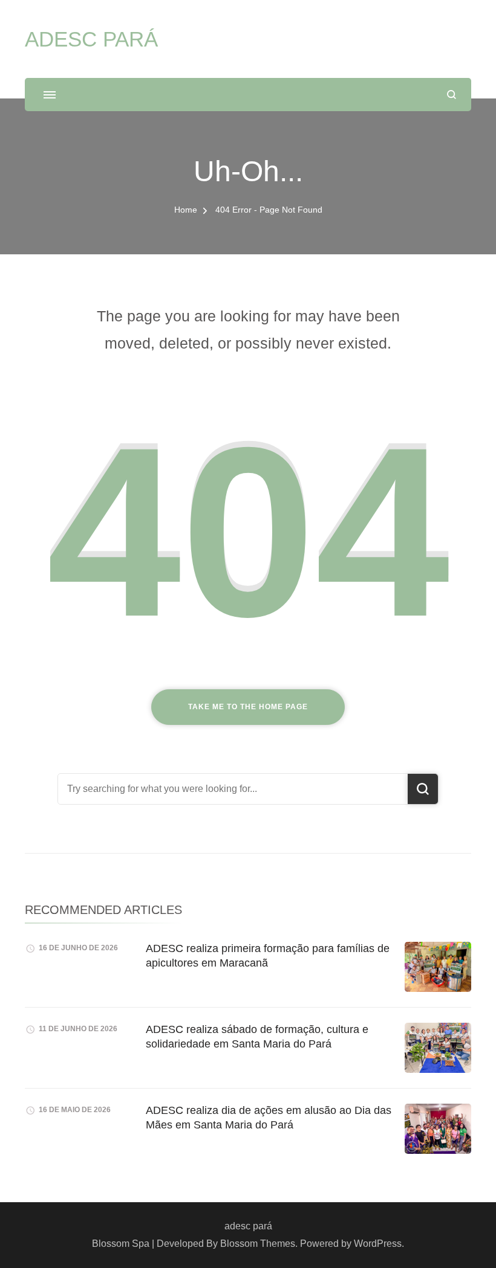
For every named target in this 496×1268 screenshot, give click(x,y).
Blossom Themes (257, 1243)
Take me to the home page (248, 707)
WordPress (378, 1243)
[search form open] (451, 94)
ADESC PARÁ (91, 39)
